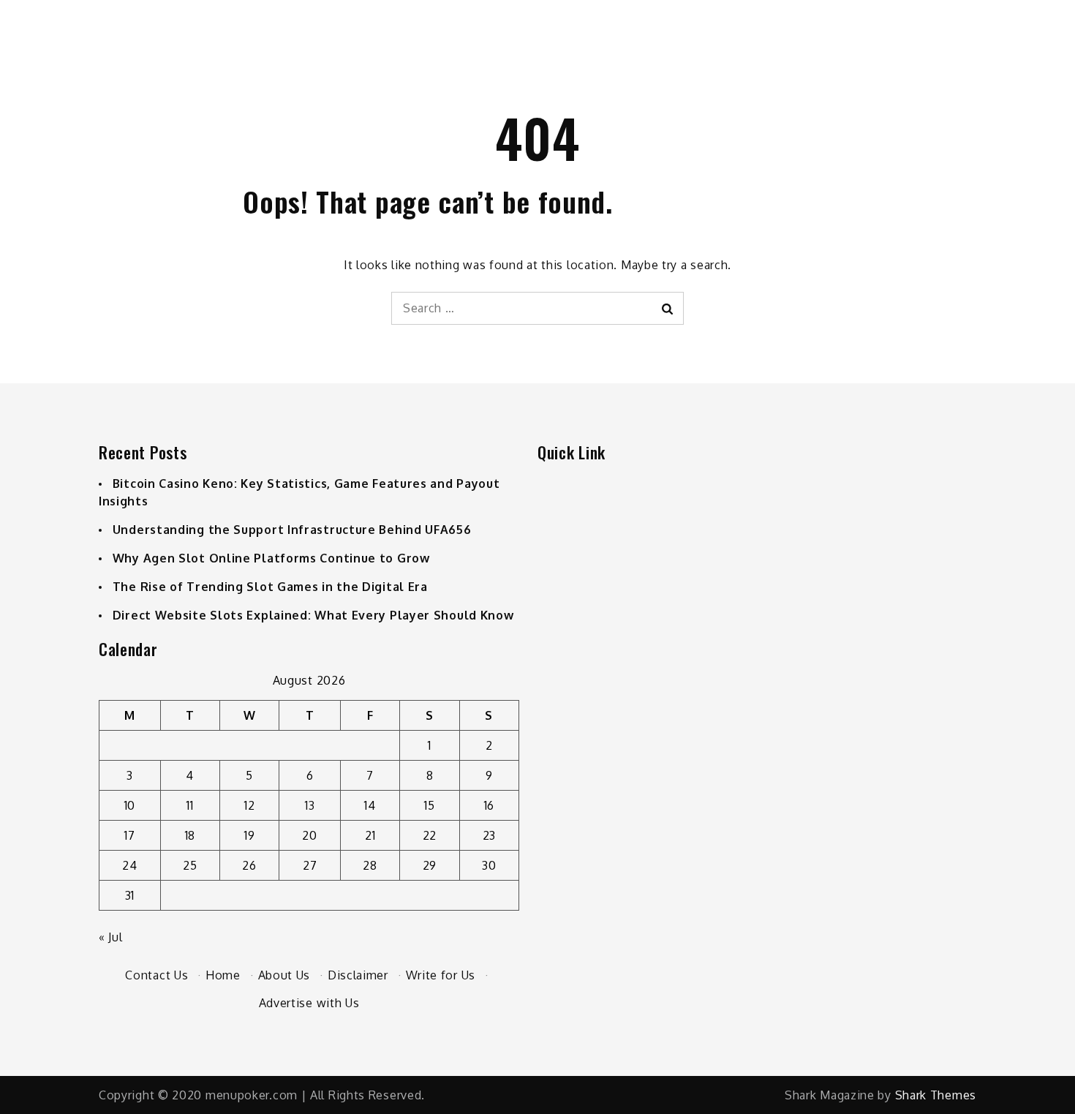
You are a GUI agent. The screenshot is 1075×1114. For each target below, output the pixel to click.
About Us (284, 975)
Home (223, 975)
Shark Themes (935, 1095)
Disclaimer (358, 975)
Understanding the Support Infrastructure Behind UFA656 (292, 529)
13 (309, 805)
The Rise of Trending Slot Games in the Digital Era (270, 586)
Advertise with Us (309, 1003)
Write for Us (440, 975)
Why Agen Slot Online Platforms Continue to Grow (271, 558)
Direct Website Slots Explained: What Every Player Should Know (313, 615)
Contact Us (156, 975)
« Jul (111, 937)
